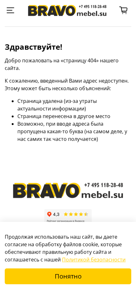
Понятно (68, 276)
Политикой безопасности (94, 259)
